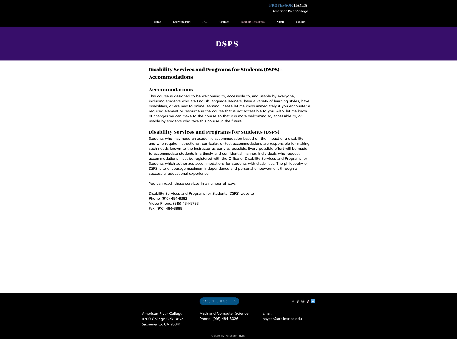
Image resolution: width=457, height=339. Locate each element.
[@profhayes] (303, 301)
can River (289, 11)
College (302, 11)
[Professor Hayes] (293, 301)
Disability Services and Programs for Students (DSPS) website (201, 193)
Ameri (277, 11)
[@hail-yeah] (308, 301)
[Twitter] (313, 301)
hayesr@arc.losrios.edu (282, 318)
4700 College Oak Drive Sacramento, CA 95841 (163, 321)
